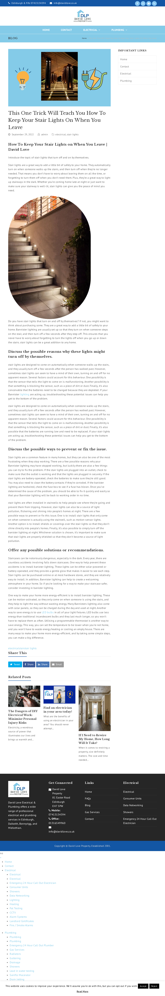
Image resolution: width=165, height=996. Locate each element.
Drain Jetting (17, 979)
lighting (25, 394)
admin (44, 134)
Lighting (14, 899)
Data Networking (133, 805)
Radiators (15, 953)
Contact (124, 66)
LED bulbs (48, 612)
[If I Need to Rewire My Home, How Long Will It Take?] (95, 708)
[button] (15, 664)
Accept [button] (143, 986)
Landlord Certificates (22, 921)
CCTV (13, 912)
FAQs (88, 798)
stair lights (72, 134)
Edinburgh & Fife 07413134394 (29, 3)
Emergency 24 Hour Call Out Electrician (33, 882)
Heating (14, 904)
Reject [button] (154, 986)
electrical (60, 134)
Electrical (125, 73)
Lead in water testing (22, 970)
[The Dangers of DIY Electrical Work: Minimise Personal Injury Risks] (24, 696)
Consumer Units (132, 798)
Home (84, 38)
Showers (128, 812)
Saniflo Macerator (20, 975)
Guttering (15, 958)
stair (21, 648)
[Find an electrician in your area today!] (60, 695)
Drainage (15, 962)
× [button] (0, 857)
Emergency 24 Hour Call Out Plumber (32, 945)
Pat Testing (16, 908)
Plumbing (126, 80)
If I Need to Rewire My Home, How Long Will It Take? (94, 739)
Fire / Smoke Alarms (21, 925)
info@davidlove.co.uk (65, 3)
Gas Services (92, 812)
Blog (87, 805)
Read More (82, 991)
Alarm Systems (18, 916)
